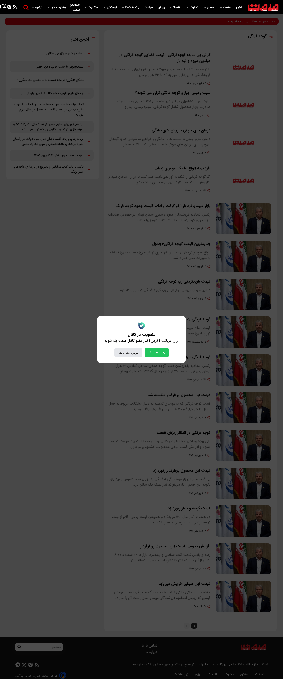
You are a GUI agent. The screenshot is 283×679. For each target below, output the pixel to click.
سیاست (148, 7)
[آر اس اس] (15, 7)
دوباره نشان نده (128, 352)
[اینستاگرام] (9, 7)
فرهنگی (112, 7)
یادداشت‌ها (132, 7)
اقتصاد (177, 7)
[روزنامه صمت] (263, 7)
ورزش (161, 7)
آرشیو (39, 7)
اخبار (239, 7)
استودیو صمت (75, 7)
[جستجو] (26, 7)
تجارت (194, 7)
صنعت (228, 7)
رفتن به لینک (157, 352)
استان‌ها (93, 7)
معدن (211, 7)
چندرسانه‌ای (59, 7)
